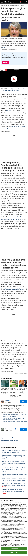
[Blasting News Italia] (9, 2)
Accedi (25, 2)
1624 (20, 506)
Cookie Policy (17, 545)
